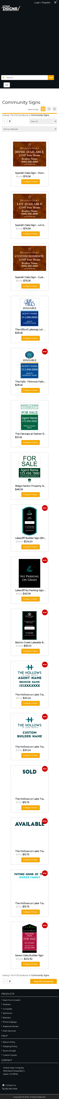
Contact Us (10, 1085)
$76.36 (27, 176)
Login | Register (42, 2)
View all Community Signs (43, 982)
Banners (7, 1017)
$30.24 (27, 698)
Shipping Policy (10, 1046)
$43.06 (27, 593)
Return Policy (9, 1042)
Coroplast (7, 1009)
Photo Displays (10, 1022)
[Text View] (54, 109)
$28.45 (19, 333)
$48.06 (19, 489)
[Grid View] (42, 109)
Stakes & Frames (10, 1026)
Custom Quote (10, 1055)
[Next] (10, 121)
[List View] (48, 109)
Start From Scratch (11, 1000)
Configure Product (30, 182)
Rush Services (9, 1031)
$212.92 (28, 959)
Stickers (6, 1004)
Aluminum (7, 1013)
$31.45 (18, 437)
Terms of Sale (9, 1051)
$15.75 (26, 802)
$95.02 (28, 646)
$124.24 (28, 541)
